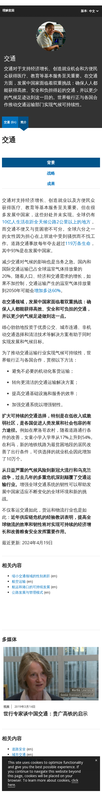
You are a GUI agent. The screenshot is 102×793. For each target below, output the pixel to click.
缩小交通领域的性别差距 (31, 576)
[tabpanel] (51, 373)
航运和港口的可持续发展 (31, 586)
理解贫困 (8, 10)
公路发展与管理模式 (27, 592)
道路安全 (19, 749)
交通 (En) (10, 122)
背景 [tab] (51, 162)
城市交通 (19, 754)
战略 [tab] (51, 173)
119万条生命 (78, 243)
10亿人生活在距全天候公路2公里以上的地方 (46, 222)
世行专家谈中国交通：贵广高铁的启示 (45, 714)
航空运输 (19, 581)
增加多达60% (47, 290)
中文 (92, 11)
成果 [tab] (51, 183)
